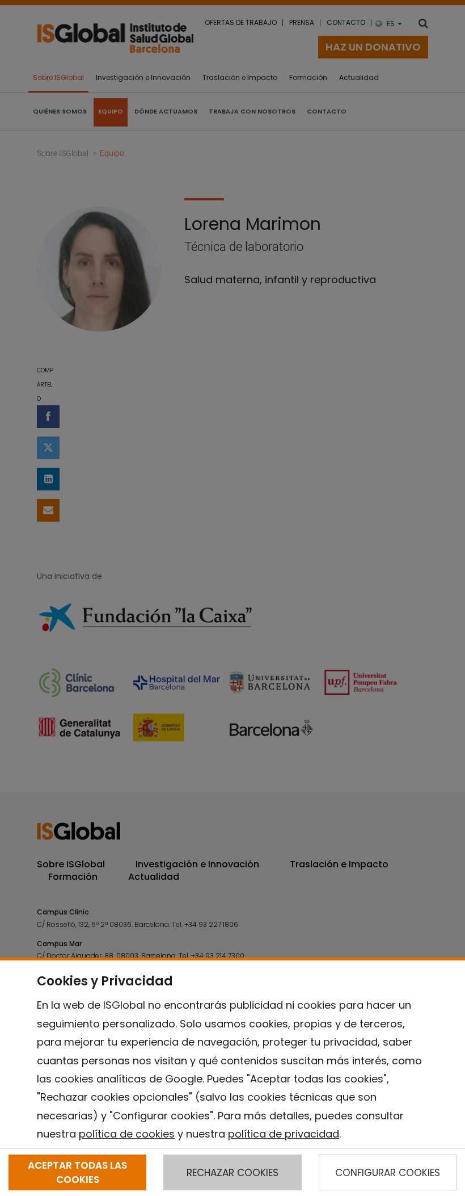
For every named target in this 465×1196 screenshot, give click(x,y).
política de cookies (127, 1134)
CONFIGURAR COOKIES (387, 1173)
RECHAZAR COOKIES (232, 1173)
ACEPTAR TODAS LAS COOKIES (77, 1172)
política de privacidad (283, 1134)
